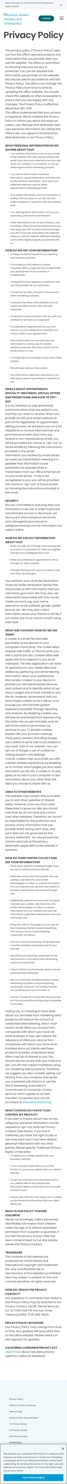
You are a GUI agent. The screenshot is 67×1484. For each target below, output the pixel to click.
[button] (62, 18)
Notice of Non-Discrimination (24, 1417)
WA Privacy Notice (18, 1436)
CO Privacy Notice (18, 1430)
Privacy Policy (16, 1399)
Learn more (13, 1352)
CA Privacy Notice (18, 1423)
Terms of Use (15, 1411)
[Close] (63, 1448)
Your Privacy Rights (33, 1477)
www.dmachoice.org (37, 1102)
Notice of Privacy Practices (22, 1405)
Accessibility (15, 1442)
